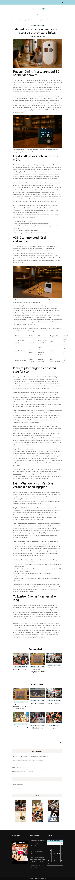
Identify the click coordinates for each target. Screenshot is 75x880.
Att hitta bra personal (37, 703)
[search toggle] (62, 2)
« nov (49, 867)
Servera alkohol (54, 725)
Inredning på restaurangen (54, 668)
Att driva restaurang (37, 25)
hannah (33, 36)
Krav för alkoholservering (20, 727)
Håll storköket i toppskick (20, 669)
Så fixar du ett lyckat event (19, 764)
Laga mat (54, 728)
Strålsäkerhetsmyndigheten (25, 205)
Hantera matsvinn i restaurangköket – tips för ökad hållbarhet (37, 671)
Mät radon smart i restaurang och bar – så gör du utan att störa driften (30, 756)
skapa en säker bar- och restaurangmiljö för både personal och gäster (34, 201)
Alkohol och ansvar (37, 728)
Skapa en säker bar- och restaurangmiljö (23, 771)
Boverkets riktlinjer (19, 533)
